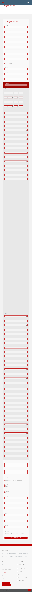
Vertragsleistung (7, 461)
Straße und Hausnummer (8, 30)
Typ (5, 77)
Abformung (7, 484)
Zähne (6, 492)
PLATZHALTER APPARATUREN (22, 577)
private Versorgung (18, 480)
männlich (11, 63)
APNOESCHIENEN (21, 580)
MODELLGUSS (20, 574)
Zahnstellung (6, 72)
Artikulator (7, 491)
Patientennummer (7, 52)
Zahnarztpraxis (7, 25)
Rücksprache (6, 505)
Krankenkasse (6, 67)
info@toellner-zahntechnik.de (6, 569)
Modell (6, 486)
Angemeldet (6, 519)
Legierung (6, 496)
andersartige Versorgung (9, 480)
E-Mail (5, 44)
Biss (6, 490)
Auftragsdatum (6, 513)
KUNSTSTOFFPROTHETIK (22, 571)
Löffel (6, 485)
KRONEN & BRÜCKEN (21, 564)
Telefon (5, 35)
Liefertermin (6, 525)
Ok (29, 590)
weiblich (6, 63)
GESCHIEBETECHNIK (21, 568)
